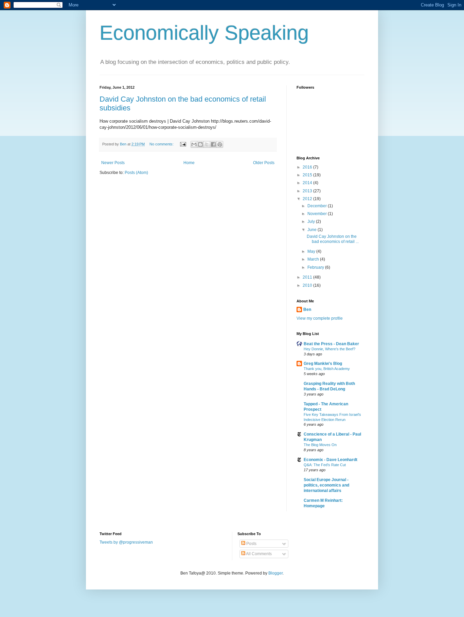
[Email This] (194, 144)
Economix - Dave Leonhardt (330, 459)
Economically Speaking (204, 32)
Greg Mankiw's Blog (323, 363)
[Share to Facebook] (213, 144)
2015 (308, 175)
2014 (308, 182)
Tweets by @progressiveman (126, 542)
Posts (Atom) (136, 172)
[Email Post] (182, 144)
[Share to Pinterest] (219, 144)
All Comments (258, 553)
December (317, 206)
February (316, 267)
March (313, 259)
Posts (250, 543)
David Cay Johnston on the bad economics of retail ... (333, 239)
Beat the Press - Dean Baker (331, 343)
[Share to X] (206, 144)
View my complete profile (320, 318)
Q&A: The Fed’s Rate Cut (325, 465)
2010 (308, 285)
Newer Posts (113, 162)
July (311, 221)
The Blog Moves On (320, 445)
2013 (308, 191)
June (312, 229)
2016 (308, 167)
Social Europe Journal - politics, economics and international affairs (326, 485)
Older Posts (263, 162)
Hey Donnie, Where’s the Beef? (329, 349)
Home (189, 162)
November (317, 213)
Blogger (275, 573)
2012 (308, 198)
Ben (307, 309)
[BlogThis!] (200, 144)
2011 (308, 277)
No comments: (162, 144)
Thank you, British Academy (327, 369)
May (311, 251)
